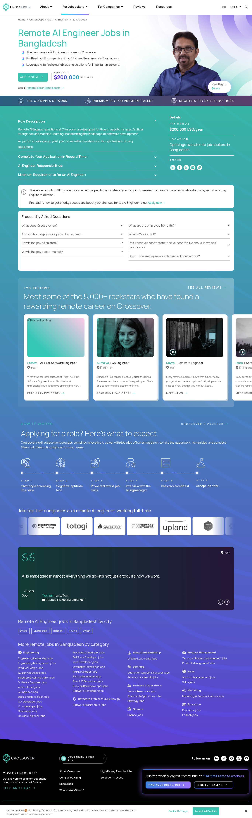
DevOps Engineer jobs (31, 716)
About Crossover (69, 771)
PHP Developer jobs (85, 671)
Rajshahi (58, 630)
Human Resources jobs (141, 691)
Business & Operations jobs (144, 696)
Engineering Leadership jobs (35, 658)
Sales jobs (188, 682)
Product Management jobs (198, 663)
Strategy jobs (135, 701)
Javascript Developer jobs (89, 667)
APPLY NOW (30, 77)
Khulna (73, 630)
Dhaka (23, 630)
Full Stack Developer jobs (88, 657)
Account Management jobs (199, 677)
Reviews (139, 7)
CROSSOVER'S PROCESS (203, 424)
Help (224, 6)
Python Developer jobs (87, 676)
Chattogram (40, 630)
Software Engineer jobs (32, 682)
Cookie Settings (178, 811)
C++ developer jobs (30, 706)
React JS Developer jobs (88, 681)
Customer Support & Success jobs (148, 672)
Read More (25, 147)
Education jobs (191, 710)
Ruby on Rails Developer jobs (90, 686)
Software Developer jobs (88, 691)
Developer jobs (27, 711)
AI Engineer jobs (28, 692)
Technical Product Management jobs (204, 658)
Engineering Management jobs (37, 663)
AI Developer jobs (29, 687)
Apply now (155, 203)
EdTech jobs (190, 715)
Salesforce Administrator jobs (36, 677)
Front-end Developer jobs (89, 652)
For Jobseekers (74, 7)
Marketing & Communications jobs (203, 696)
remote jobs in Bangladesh (44, 87)
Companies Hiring (70, 777)
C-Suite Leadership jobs (142, 658)
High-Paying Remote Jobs (116, 771)
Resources (164, 7)
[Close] (246, 811)
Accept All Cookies (206, 811)
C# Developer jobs (30, 701)
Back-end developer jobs (33, 696)
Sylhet (86, 630)
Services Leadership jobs (142, 677)
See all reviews (205, 287)
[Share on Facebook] (179, 167)
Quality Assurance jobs (32, 672)
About (44, 7)
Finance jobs (135, 715)
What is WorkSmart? (71, 790)
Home (21, 19)
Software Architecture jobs (89, 705)
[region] (126, 811)
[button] (87, 121)
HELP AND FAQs (17, 788)
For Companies (109, 7)
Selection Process (112, 777)
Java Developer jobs (85, 662)
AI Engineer (62, 19)
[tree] (72, 238)
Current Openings (40, 19)
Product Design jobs (30, 668)
